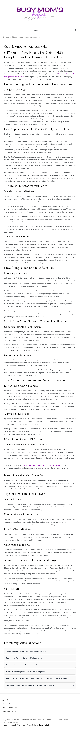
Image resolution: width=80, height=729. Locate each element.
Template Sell (44, 725)
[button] (40, 651)
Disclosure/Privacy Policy (11, 707)
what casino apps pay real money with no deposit (42, 465)
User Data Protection (10, 711)
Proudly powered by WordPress (14, 725)
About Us (5, 700)
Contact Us (6, 704)
